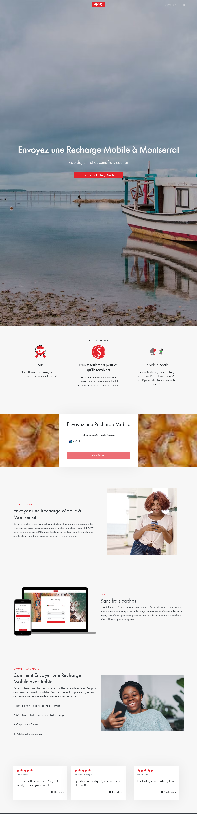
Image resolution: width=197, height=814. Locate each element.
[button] (171, 4)
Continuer (98, 455)
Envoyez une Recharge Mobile (98, 175)
